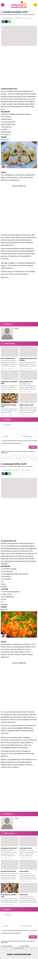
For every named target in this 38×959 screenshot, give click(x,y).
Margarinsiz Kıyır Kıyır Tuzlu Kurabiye (28, 359)
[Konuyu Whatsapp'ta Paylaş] (9, 21)
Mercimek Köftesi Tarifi (8, 871)
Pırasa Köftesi (23, 871)
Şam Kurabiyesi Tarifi (26, 381)
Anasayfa (4, 14)
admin (16, 328)
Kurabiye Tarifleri (18, 14)
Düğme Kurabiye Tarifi (26, 405)
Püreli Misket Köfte (25, 848)
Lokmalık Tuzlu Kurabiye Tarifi (8, 406)
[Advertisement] (19, 67)
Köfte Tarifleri (18, 466)
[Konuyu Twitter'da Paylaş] (6, 21)
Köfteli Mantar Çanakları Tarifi (9, 895)
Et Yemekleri (11, 466)
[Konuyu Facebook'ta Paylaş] (3, 21)
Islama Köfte (23, 894)
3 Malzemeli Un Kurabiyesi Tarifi (9, 382)
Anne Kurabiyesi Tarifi (8, 358)
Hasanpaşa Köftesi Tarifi (9, 848)
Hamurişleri (10, 14)
